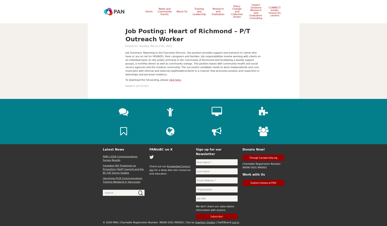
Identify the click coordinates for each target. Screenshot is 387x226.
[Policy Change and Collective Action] (217, 131)
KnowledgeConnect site (169, 168)
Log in (235, 222)
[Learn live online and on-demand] (217, 112)
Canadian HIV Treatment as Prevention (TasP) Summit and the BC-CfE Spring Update (123, 169)
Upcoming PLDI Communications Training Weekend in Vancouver (122, 180)
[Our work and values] (170, 131)
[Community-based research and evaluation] (263, 112)
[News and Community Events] (124, 112)
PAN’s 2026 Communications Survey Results (120, 158)
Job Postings (142, 86)
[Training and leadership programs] (170, 112)
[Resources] (124, 131)
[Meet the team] (263, 131)
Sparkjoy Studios (205, 222)
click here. (175, 80)
